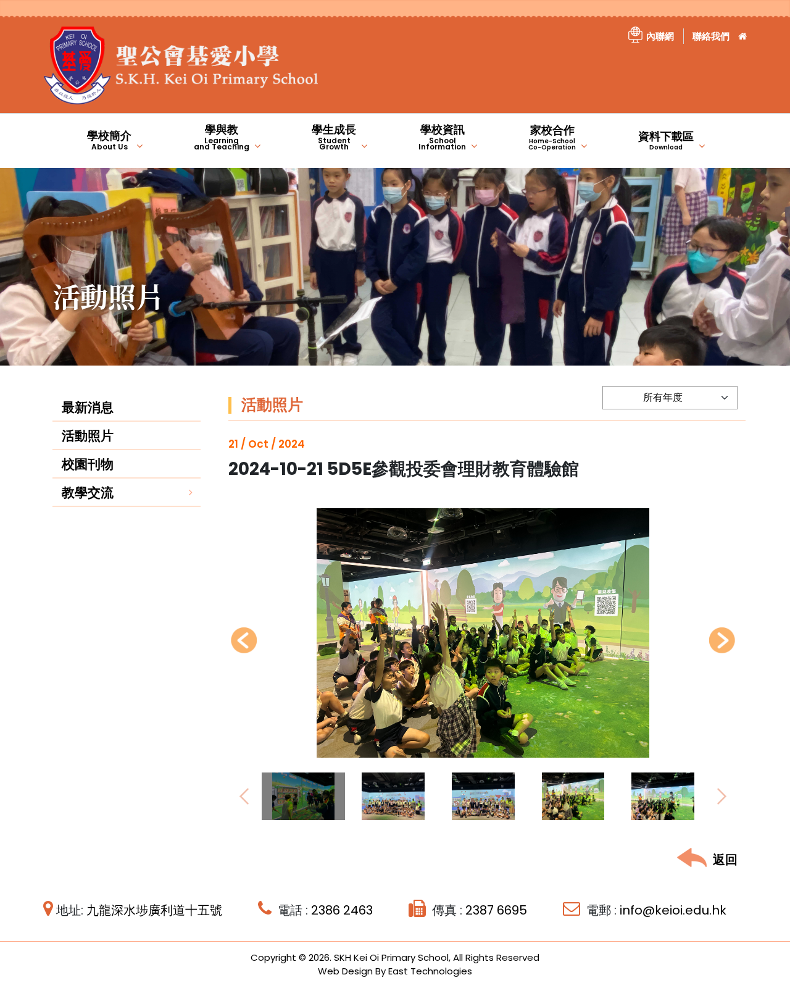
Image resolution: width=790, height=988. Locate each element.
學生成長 (334, 137)
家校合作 (552, 137)
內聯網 (660, 36)
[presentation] (244, 640)
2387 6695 (496, 910)
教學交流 (88, 492)
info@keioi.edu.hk (673, 910)
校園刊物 (88, 464)
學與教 (221, 137)
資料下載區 (666, 140)
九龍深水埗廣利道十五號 (154, 910)
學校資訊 (442, 137)
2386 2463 (342, 910)
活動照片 (88, 436)
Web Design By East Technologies (395, 971)
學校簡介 (109, 140)
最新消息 (88, 407)
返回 (725, 859)
